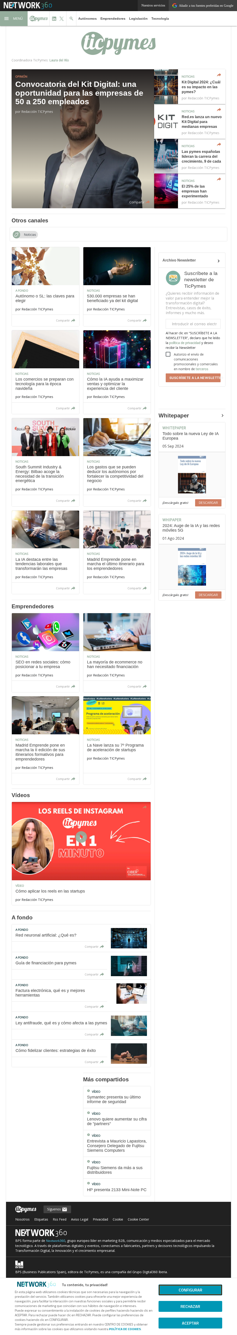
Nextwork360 (55, 1241)
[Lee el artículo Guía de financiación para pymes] (81, 965)
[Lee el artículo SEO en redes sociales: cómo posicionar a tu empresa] (45, 652)
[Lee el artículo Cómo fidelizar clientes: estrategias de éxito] (81, 1053)
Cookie (118, 1219)
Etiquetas (41, 1219)
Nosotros (22, 1219)
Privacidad (100, 1219)
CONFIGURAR (190, 1290)
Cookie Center (138, 1219)
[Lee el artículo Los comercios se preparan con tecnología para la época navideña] (45, 372)
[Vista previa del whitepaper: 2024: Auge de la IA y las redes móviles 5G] (192, 567)
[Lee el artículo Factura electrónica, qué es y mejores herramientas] (81, 996)
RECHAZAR (190, 1306)
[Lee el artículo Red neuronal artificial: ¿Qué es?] (81, 938)
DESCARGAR (208, 503)
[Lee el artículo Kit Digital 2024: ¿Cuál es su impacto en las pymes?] (189, 86)
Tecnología (160, 18)
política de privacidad (184, 343)
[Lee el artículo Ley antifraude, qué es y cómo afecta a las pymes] (81, 1025)
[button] (14, 18)
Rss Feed (59, 1219)
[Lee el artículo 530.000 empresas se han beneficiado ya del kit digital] (117, 286)
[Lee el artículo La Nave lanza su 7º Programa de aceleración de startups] (117, 740)
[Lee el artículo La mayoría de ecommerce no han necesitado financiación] (117, 652)
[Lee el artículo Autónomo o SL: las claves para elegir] (45, 286)
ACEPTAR (190, 1323)
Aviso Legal (79, 1219)
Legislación (138, 18)
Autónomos (87, 18)
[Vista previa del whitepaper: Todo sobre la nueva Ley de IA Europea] (192, 474)
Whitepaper (174, 415)
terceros (202, 369)
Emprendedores (112, 18)
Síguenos (54, 1209)
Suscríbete (195, 378)
